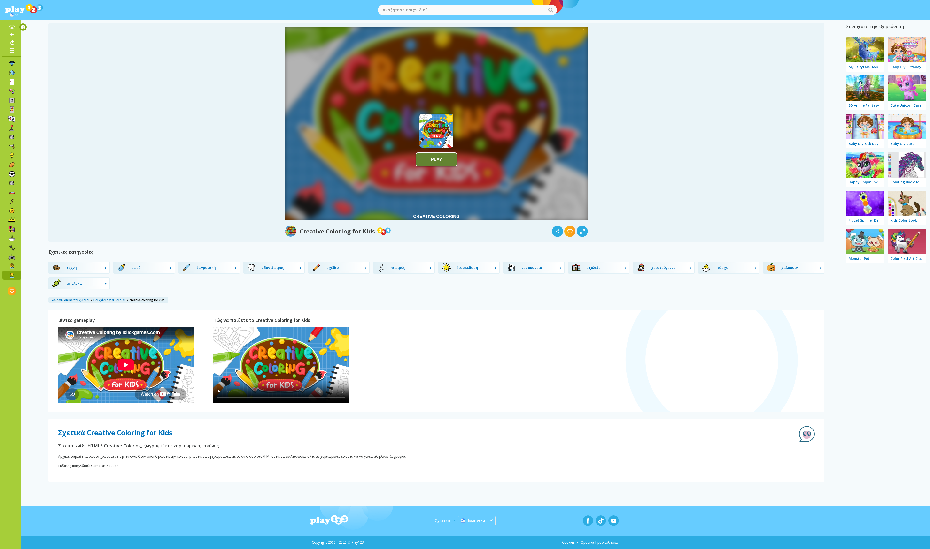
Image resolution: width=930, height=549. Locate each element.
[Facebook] (588, 520)
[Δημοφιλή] (11, 42)
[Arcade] (11, 128)
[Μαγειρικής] (11, 238)
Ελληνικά (476, 520)
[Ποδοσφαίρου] (11, 174)
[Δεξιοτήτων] (11, 201)
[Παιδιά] (11, 275)
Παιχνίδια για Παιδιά (109, 300)
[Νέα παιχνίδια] (11, 34)
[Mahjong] (11, 82)
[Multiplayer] (11, 256)
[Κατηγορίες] (11, 50)
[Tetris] (11, 229)
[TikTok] (601, 520)
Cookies (568, 542)
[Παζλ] (11, 72)
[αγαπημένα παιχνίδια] (12, 291)
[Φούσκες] (11, 91)
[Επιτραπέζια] (11, 137)
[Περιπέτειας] (11, 210)
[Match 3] (11, 63)
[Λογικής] (11, 155)
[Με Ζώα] (11, 247)
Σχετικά (442, 520)
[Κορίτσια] (11, 266)
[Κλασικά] (11, 183)
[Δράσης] (11, 146)
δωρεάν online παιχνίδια (70, 300)
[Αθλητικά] (11, 164)
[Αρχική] (11, 26)
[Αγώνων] (11, 192)
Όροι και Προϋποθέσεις (599, 542)
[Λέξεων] (11, 100)
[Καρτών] (11, 109)
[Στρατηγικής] (11, 220)
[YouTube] (613, 520)
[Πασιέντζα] (11, 118)
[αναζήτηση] (551, 10)
